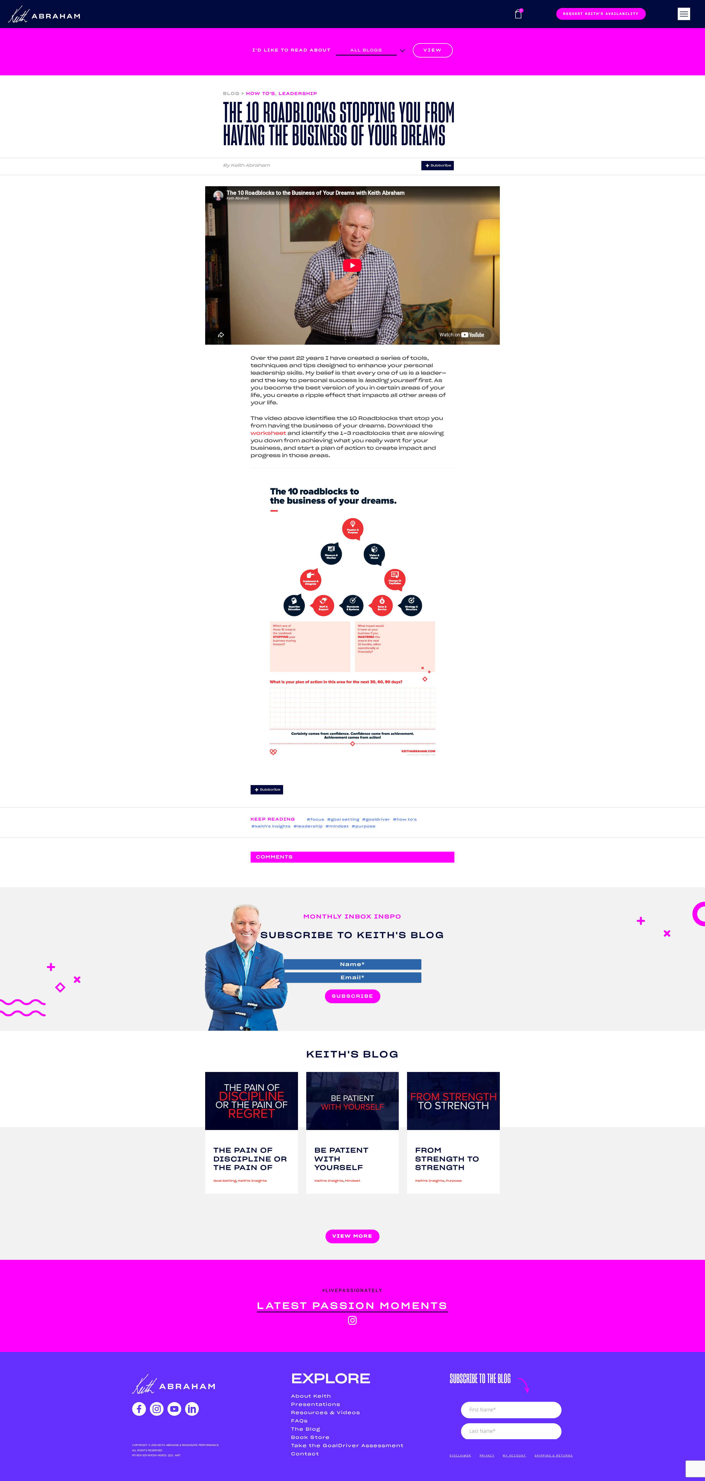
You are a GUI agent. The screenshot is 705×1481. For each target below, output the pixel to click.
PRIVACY (487, 1455)
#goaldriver (376, 819)
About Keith (311, 1396)
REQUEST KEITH (601, 13)
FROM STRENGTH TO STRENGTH (447, 1159)
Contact (305, 1454)
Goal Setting (224, 1181)
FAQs (299, 1421)
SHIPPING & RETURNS (554, 1455)
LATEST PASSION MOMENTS (352, 1306)
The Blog (306, 1429)
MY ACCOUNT (514, 1455)
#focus (315, 819)
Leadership (298, 94)
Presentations (315, 1404)
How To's (260, 94)
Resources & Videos (325, 1413)
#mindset (337, 826)
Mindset (352, 1181)
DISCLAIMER (460, 1455)
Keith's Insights (252, 1181)
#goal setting (343, 819)
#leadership (308, 826)
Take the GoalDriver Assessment (347, 1446)
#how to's (405, 819)
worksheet (268, 433)
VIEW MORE (352, 1236)
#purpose (364, 826)
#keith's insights (271, 826)
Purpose (454, 1181)
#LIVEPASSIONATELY (352, 1290)
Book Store (310, 1437)
